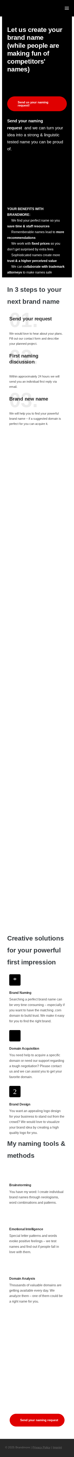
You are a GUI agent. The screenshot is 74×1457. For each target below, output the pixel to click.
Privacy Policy (41, 1447)
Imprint (57, 1447)
